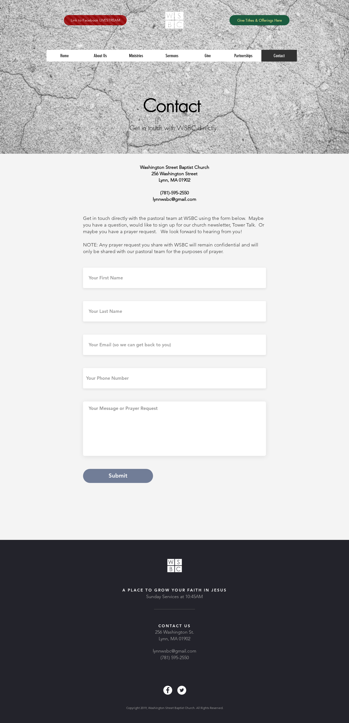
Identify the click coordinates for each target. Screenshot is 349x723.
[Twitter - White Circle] (181, 690)
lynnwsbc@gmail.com (174, 651)
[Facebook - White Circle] (167, 690)
